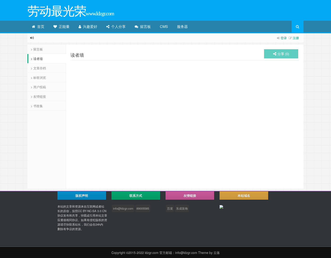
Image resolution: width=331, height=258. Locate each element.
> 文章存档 (38, 68)
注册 (296, 38)
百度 (170, 208)
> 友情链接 (38, 96)
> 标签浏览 (38, 77)
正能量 (63, 26)
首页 (39, 26)
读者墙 (77, 55)
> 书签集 (37, 106)
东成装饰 (182, 208)
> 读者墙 (37, 58)
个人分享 (117, 26)
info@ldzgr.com (123, 208)
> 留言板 (37, 49)
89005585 (142, 208)
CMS (164, 26)
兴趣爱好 (89, 26)
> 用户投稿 (38, 87)
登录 (284, 38)
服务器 (182, 26)
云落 (216, 252)
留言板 (144, 26)
